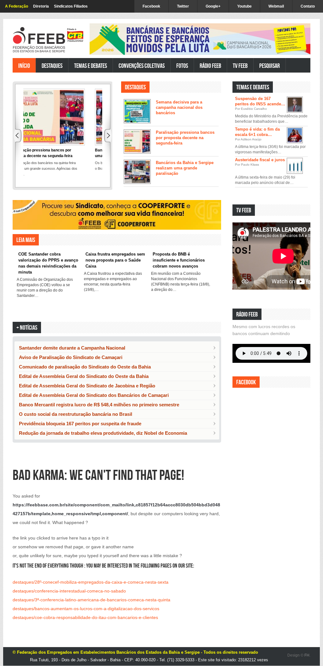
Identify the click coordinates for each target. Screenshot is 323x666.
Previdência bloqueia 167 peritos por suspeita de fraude (80, 423)
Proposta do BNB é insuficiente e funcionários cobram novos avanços (179, 260)
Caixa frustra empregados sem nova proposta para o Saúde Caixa (115, 260)
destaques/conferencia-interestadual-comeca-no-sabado (69, 590)
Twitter (183, 6)
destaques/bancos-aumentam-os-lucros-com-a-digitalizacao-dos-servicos (86, 608)
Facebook (151, 6)
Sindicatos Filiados (71, 6)
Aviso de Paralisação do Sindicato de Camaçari (70, 357)
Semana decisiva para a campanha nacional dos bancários (179, 107)
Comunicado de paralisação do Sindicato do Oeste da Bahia (85, 366)
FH (306, 655)
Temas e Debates (90, 65)
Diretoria (41, 6)
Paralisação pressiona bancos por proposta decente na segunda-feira (185, 137)
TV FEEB (240, 65)
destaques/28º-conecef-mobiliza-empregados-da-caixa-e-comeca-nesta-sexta (90, 582)
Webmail (276, 6)
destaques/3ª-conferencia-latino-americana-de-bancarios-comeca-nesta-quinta (91, 599)
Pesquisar (269, 65)
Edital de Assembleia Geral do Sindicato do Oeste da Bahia (84, 376)
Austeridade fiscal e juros (260, 159)
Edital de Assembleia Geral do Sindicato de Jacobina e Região (87, 385)
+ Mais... (296, 295)
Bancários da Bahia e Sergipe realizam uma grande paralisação (185, 168)
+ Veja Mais (207, 195)
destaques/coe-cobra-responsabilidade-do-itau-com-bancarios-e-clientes (85, 617)
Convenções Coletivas (142, 65)
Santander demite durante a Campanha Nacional (72, 348)
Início (24, 65)
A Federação (16, 6)
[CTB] (75, 35)
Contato (308, 6)
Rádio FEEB (210, 65)
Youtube (244, 6)
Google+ (213, 6)
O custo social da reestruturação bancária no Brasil (75, 414)
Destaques (52, 65)
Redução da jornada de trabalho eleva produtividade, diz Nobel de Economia (103, 433)
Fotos (182, 65)
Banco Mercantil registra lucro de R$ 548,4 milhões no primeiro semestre (99, 404)
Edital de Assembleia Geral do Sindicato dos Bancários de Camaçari (94, 395)
